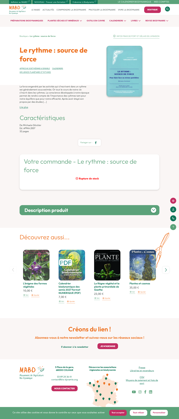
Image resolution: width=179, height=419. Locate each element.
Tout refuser (138, 412)
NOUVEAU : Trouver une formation (49, 2)
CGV (142, 377)
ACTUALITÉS (48, 9)
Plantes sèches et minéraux (63, 20)
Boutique (152, 9)
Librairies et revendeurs (142, 370)
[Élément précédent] (13, 269)
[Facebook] (145, 392)
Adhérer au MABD (19, 2)
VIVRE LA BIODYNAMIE (128, 9)
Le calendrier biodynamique (134, 2)
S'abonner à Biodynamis (83, 2)
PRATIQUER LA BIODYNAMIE (102, 9)
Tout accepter (118, 412)
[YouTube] (134, 392)
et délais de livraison (138, 36)
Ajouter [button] (36, 295)
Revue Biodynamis (155, 20)
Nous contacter (64, 388)
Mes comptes (161, 1)
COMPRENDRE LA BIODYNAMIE (71, 9)
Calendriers (116, 20)
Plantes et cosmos (139, 283)
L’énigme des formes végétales (35, 285)
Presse (142, 367)
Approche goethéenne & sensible (35, 69)
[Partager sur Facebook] (95, 143)
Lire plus (24, 107)
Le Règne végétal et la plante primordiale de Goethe (106, 286)
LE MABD (35, 9)
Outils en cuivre (96, 20)
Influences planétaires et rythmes (35, 72)
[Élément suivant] (165, 269)
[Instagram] (140, 392)
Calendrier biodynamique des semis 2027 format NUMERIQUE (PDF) (70, 288)
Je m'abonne (107, 346)
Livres (134, 20)
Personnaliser (159, 412)
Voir (27, 295)
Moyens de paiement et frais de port (142, 382)
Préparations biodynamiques (26, 20)
